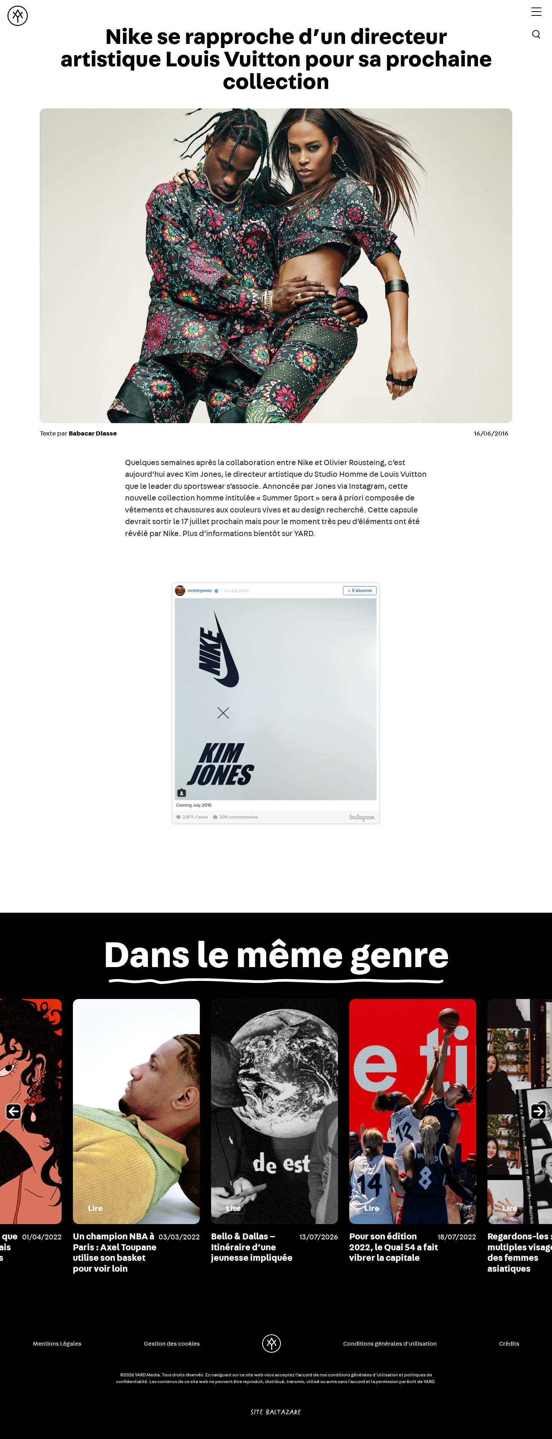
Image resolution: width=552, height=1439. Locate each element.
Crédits (509, 1344)
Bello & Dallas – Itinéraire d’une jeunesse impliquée (184, 1247)
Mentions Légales (57, 1344)
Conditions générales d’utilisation (390, 1344)
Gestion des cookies (172, 1344)
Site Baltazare (276, 1409)
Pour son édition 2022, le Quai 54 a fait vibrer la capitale (326, 1247)
